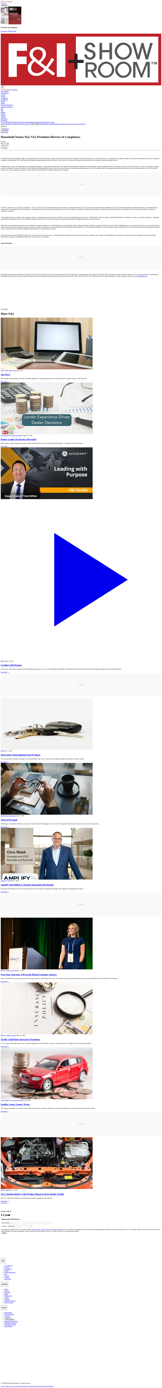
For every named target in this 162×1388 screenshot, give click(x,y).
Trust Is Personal (9, 820)
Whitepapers (22, 122)
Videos (28, 122)
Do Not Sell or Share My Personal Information (39, 1386)
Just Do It (5, 374)
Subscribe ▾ (5, 5)
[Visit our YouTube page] (9, 1215)
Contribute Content (71, 124)
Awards (3, 94)
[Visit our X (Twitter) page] (3, 1215)
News (14, 1)
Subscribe (4, 31)
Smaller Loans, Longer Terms (15, 1104)
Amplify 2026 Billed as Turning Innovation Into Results (27, 885)
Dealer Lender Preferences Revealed (18, 439)
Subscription (4, 124)
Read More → (5, 381)
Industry (3, 112)
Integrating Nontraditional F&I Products (20, 755)
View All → (4, 1203)
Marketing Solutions (59, 124)
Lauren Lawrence (16, 435)
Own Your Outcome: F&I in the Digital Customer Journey (29, 974)
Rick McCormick (11, 816)
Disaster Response (6, 105)
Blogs (16, 122)
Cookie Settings (35, 124)
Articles (18, 1)
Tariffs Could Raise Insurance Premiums (20, 1039)
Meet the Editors (13, 124)
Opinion (3, 115)
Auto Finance (5, 91)
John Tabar (9, 370)
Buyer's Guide (50, 122)
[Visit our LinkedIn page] (7, 1215)
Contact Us (27, 124)
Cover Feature (8, 1)
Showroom (4, 119)
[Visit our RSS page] (5, 1215)
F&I (2, 109)
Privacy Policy (5, 1386)
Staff (9, 881)
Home (2, 132)
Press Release (81, 124)
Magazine (12, 122)
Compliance (4, 98)
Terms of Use (13, 1386)
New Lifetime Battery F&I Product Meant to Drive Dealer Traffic (32, 1194)
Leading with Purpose (11, 665)
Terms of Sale (21, 1386)
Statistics (32, 122)
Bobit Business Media (46, 124)
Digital (3, 101)
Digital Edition (12, 31)
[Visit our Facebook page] (2, 1215)
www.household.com (140, 276)
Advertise (21, 124)
